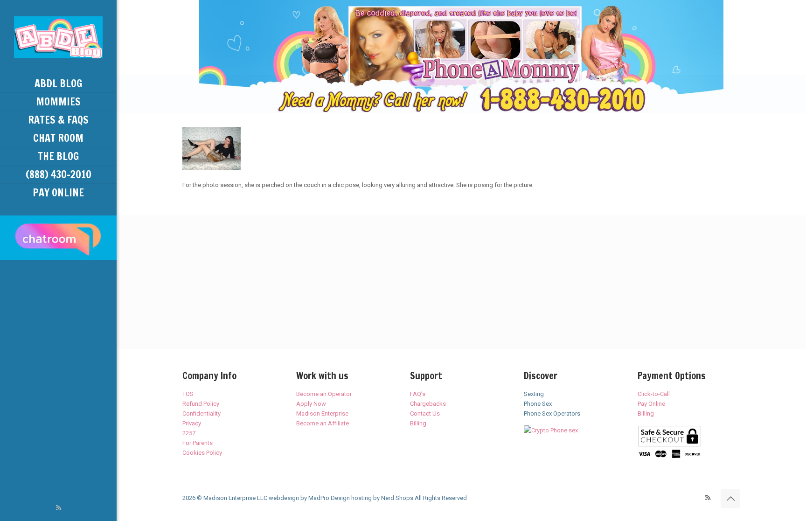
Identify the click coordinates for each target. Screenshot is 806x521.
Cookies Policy (202, 452)
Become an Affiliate (322, 423)
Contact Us (425, 413)
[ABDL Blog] (58, 37)
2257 (188, 433)
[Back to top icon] (730, 498)
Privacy (191, 423)
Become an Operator (324, 393)
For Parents (197, 442)
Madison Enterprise (322, 413)
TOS (188, 393)
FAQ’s (417, 393)
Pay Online (651, 403)
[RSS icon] (58, 508)
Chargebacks (428, 403)
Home (185, 93)
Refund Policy (200, 403)
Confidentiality (201, 413)
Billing (418, 423)
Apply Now (311, 403)
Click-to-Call (654, 393)
